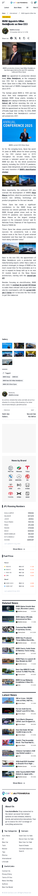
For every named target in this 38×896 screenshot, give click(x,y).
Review (4, 849)
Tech (4, 845)
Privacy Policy (7, 874)
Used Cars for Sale (26, 836)
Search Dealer (24, 845)
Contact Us (6, 871)
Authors (5, 884)
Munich (5, 101)
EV (27, 7)
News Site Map (7, 881)
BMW (4, 76)
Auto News (18, 7)
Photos (4, 855)
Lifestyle (5, 862)
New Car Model (7, 887)
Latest (6, 7)
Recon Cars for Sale (26, 839)
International (6, 858)
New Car (5, 842)
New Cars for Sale (25, 842)
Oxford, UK (6, 103)
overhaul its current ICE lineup (24, 285)
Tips (3, 852)
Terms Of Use (7, 877)
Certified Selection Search (25, 850)
